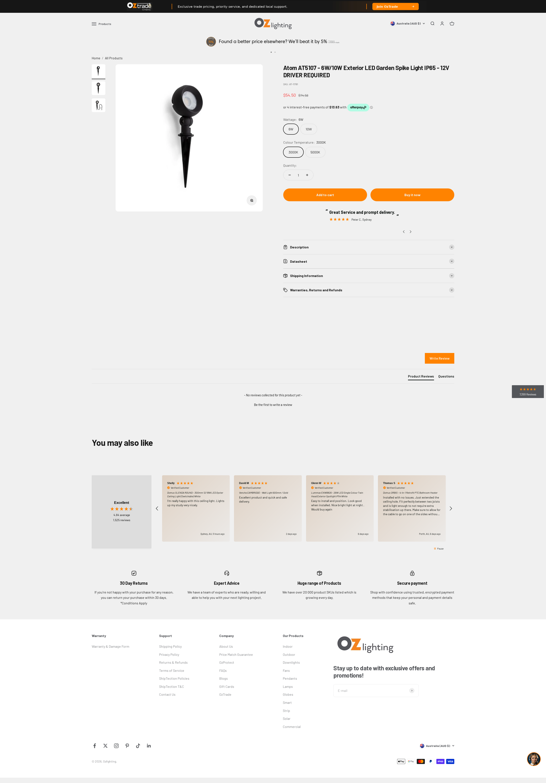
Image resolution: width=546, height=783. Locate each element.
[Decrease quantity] (289, 175)
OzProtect (226, 662)
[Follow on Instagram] (116, 746)
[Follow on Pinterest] (127, 746)
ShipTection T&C (171, 686)
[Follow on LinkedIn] (149, 746)
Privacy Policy (169, 654)
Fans (286, 670)
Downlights (291, 662)
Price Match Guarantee (236, 654)
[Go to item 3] (98, 105)
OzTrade (225, 694)
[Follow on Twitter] (105, 746)
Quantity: (290, 165)
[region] (303, 508)
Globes (288, 694)
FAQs (223, 670)
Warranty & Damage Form (110, 646)
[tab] (421, 377)
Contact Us (167, 694)
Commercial (292, 727)
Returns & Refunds (173, 662)
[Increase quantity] (307, 175)
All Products (114, 58)
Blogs (223, 678)
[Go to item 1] (98, 71)
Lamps (288, 686)
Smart (287, 702)
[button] (273, 404)
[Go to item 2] (98, 88)
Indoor (288, 646)
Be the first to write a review (273, 405)
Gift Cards (226, 686)
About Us (226, 646)
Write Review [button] (440, 358)
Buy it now (412, 195)
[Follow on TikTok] (138, 746)
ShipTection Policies (174, 678)
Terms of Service (171, 670)
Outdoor (289, 654)
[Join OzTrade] (273, 6)
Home (96, 58)
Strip (286, 711)
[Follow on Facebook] (94, 746)
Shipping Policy (170, 646)
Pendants (290, 678)
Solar (286, 718)
